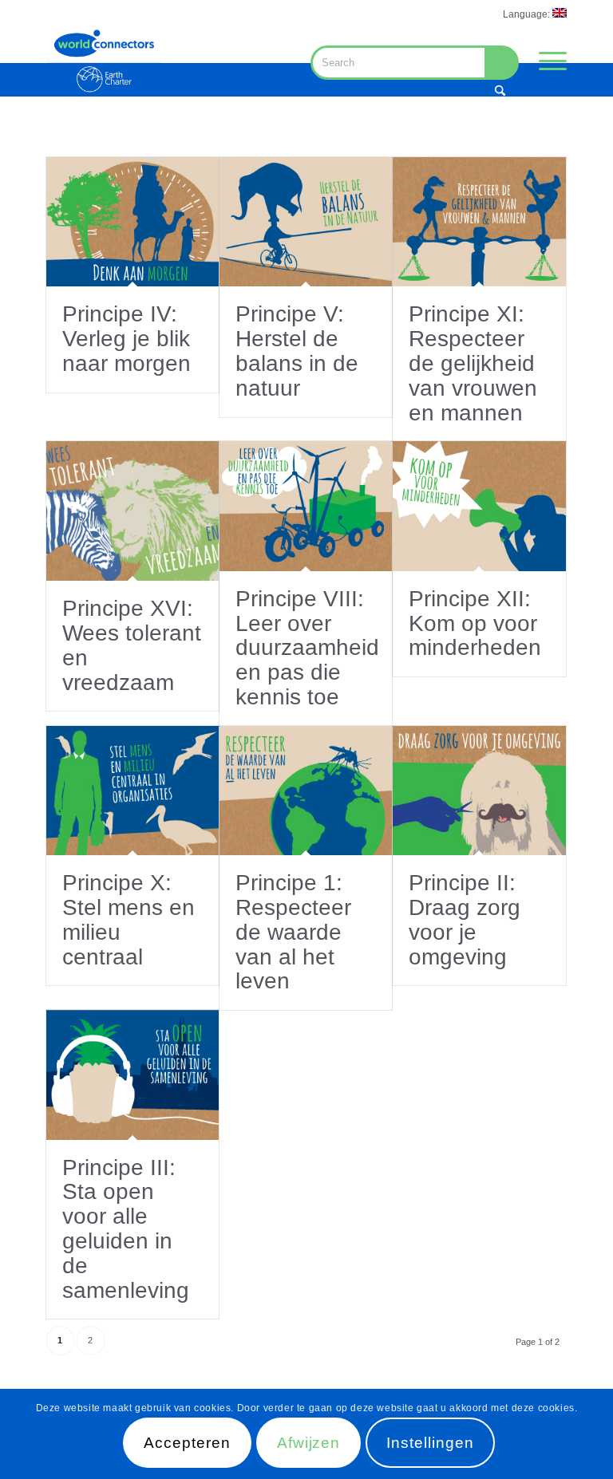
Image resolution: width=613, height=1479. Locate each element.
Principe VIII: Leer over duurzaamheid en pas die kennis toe (307, 647)
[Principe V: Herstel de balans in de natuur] (305, 221)
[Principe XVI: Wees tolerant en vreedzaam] (132, 511)
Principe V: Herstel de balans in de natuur (296, 351)
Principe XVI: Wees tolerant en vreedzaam (131, 645)
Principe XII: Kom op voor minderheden (475, 623)
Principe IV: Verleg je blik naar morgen (126, 339)
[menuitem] (531, 13)
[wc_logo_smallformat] (103, 61)
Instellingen (429, 1442)
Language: (527, 14)
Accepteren (187, 1442)
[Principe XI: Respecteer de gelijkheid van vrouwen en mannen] (479, 221)
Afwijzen (309, 1442)
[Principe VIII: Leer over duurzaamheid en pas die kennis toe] (305, 505)
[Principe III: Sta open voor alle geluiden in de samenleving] (132, 1074)
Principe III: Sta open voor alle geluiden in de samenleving (125, 1229)
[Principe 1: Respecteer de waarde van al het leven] (305, 790)
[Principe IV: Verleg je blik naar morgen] (132, 221)
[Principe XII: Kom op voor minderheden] (479, 505)
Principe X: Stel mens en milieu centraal (128, 919)
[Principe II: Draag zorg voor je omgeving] (479, 790)
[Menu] (545, 61)
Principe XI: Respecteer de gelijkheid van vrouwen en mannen (473, 363)
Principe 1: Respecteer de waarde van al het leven (293, 931)
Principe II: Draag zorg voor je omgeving (464, 919)
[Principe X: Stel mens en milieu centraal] (132, 790)
